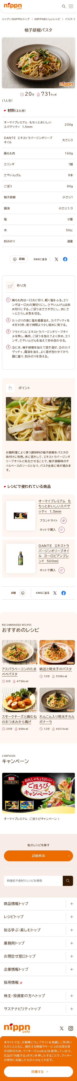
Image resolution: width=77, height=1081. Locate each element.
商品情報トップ (16, 903)
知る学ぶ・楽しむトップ (22, 930)
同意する (37, 1071)
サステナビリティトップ (22, 1009)
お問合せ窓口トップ (20, 956)
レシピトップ (14, 916)
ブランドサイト (49, 520)
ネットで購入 (48, 529)
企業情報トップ (16, 969)
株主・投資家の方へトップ (24, 995)
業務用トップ (14, 943)
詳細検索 (38, 855)
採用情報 (12, 982)
